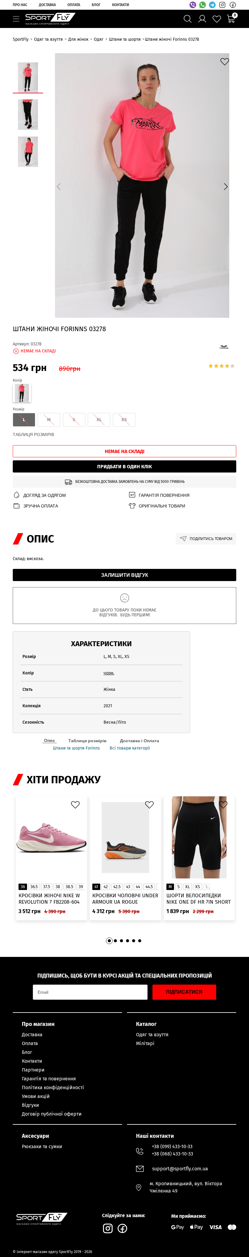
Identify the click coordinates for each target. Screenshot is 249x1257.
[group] (142, 185)
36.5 (34, 886)
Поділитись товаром (211, 539)
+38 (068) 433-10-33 (172, 1154)
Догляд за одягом (44, 495)
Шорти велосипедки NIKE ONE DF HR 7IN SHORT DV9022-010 (198, 899)
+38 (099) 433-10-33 (172, 1146)
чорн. (109, 673)
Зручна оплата (40, 506)
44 (138, 886)
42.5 (117, 886)
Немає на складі (125, 451)
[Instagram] (222, 5)
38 (58, 886)
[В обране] (226, 63)
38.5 (69, 886)
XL (187, 886)
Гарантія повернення (164, 495)
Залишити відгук (124, 575)
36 (23, 886)
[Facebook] (232, 5)
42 (106, 886)
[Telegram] (212, 5)
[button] (225, 186)
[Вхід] (202, 19)
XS (197, 886)
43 (128, 886)
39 (81, 886)
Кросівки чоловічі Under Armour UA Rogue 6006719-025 (125, 899)
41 (96, 886)
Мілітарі (145, 1043)
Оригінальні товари (162, 506)
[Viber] (192, 5)
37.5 (46, 886)
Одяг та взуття (152, 1034)
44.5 (149, 886)
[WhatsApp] (202, 5)
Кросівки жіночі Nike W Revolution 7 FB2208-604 (49, 898)
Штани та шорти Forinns (76, 748)
